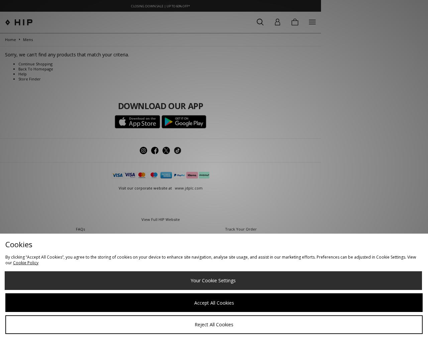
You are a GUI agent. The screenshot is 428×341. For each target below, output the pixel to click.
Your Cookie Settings (213, 280)
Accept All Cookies (214, 303)
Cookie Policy (25, 263)
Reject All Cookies (214, 324)
